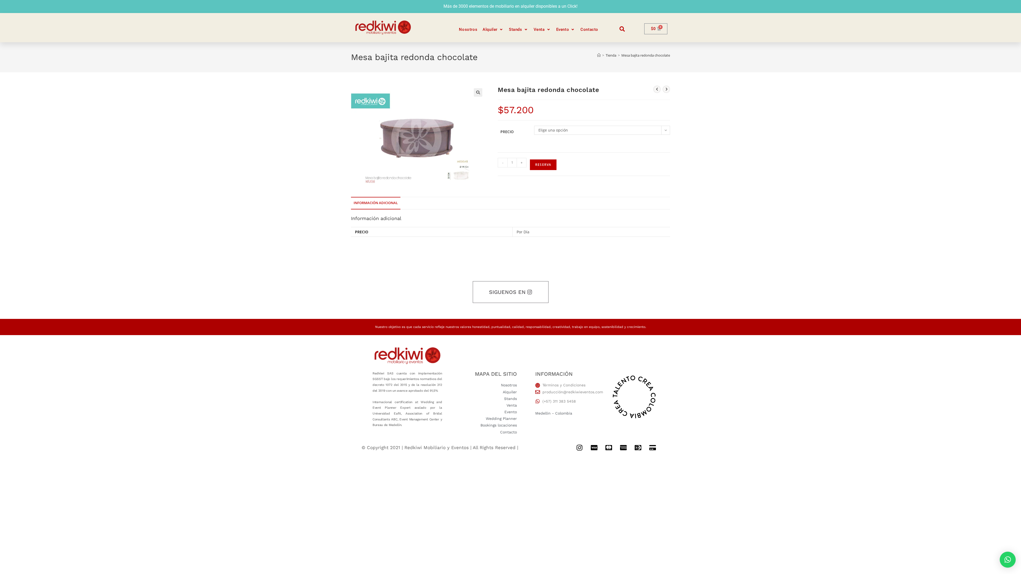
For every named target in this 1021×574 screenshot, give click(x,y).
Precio (507, 131)
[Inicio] (599, 55)
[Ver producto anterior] (657, 89)
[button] (493, 30)
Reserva (543, 164)
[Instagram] (579, 447)
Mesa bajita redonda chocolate (645, 55)
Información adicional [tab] (376, 203)
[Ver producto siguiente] (666, 89)
